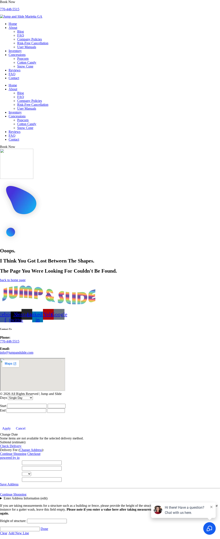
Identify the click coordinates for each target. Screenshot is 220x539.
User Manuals (26, 47)
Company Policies (29, 39)
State (4, 474)
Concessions (17, 55)
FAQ (20, 35)
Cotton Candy (26, 62)
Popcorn (23, 58)
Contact (14, 78)
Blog (20, 31)
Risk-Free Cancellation (32, 43)
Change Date (9, 434)
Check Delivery (10, 446)
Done (44, 529)
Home (13, 24)
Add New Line (18, 533)
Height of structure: (13, 521)
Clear (3, 533)
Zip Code (7, 479)
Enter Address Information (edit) (25, 498)
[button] (7, 2)
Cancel (20, 428)
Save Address (9, 484)
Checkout (33, 454)
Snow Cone (25, 66)
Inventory (15, 51)
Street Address (11, 462)
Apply (6, 428)
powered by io (10, 457)
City (4, 468)
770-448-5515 (9, 9)
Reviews (14, 70)
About (13, 27)
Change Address (31, 450)
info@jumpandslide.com (16, 352)
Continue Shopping (13, 454)
